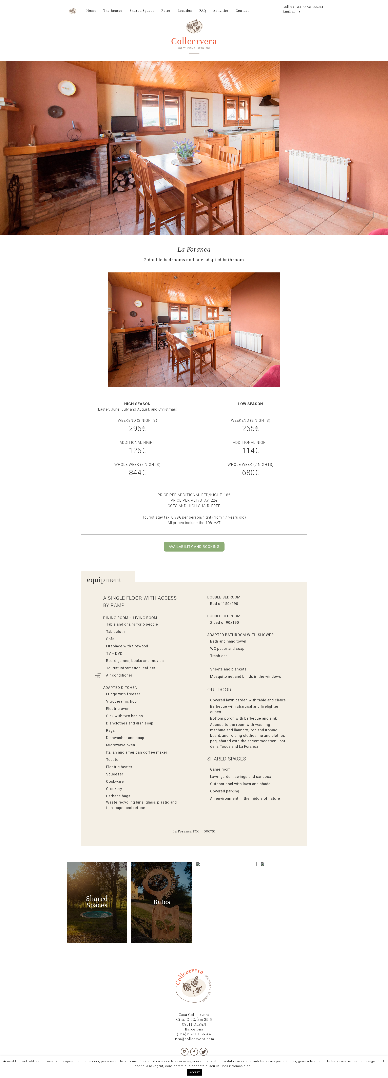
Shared (97, 898)
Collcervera (194, 36)
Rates (161, 902)
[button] (84, 330)
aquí (250, 1066)
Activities (291, 902)
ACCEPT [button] (194, 1072)
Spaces (97, 905)
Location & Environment (226, 904)
